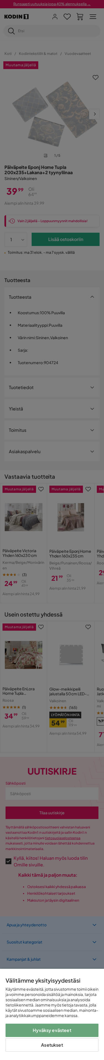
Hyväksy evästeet (52, 1030)
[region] (52, 1014)
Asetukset (52, 1045)
